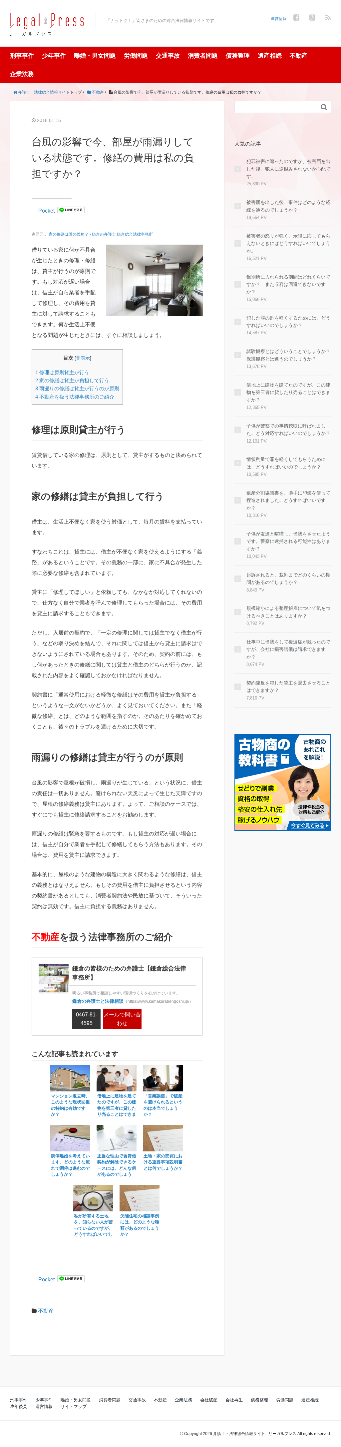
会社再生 (234, 1399)
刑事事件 (22, 55)
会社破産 (208, 1399)
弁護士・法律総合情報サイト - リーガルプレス (254, 1433)
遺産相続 (270, 55)
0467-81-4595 (86, 1019)
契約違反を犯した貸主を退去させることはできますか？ (288, 686)
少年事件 (54, 55)
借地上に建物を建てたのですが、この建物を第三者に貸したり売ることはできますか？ (288, 392)
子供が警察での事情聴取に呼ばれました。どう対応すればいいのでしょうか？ (288, 429)
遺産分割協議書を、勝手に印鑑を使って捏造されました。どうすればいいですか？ (288, 500)
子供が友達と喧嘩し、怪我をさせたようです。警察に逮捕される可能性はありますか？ (288, 541)
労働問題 (136, 55)
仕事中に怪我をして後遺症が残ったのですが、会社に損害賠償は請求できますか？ (288, 649)
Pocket (46, 211)
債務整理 (238, 55)
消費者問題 (203, 55)
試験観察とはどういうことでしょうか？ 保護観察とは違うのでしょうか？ (288, 355)
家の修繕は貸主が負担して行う (72, 380)
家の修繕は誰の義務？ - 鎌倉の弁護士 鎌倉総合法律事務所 (101, 234)
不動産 (299, 55)
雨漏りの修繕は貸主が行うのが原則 (77, 388)
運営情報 (279, 18)
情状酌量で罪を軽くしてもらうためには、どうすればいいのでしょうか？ (286, 463)
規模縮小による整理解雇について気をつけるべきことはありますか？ (288, 612)
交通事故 (168, 55)
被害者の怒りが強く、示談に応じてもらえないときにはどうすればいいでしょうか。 (288, 243)
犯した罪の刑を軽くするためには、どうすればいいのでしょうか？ (288, 321)
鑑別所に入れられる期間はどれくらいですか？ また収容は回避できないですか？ (288, 284)
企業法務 (22, 74)
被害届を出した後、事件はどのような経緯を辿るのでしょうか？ (288, 206)
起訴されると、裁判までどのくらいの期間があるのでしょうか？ (288, 578)
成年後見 (18, 1406)
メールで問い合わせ (122, 1019)
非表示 (83, 358)
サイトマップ (74, 1406)
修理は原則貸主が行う (62, 372)
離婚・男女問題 (95, 55)
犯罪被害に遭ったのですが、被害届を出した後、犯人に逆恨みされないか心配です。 (288, 169)
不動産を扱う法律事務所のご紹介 (74, 397)
